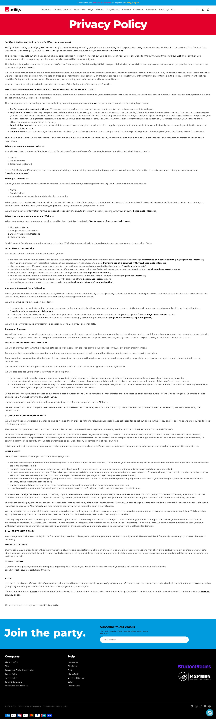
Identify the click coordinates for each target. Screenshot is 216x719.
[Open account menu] (203, 9)
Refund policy (24, 706)
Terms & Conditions (13, 682)
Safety (70, 682)
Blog (7, 666)
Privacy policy (35, 706)
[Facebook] (191, 706)
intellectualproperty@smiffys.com (32, 570)
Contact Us (73, 662)
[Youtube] (205, 706)
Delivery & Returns (76, 678)
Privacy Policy (11, 678)
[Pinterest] (209, 706)
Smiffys (13, 706)
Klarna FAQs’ (73, 674)
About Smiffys (11, 662)
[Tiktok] (200, 706)
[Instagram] (196, 706)
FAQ (70, 670)
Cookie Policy (11, 674)
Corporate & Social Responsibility (19, 670)
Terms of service (48, 706)
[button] (209, 712)
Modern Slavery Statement (16, 686)
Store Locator (74, 686)
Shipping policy (61, 706)
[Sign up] (185, 639)
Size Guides (73, 666)
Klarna (33, 591)
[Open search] (197, 9)
